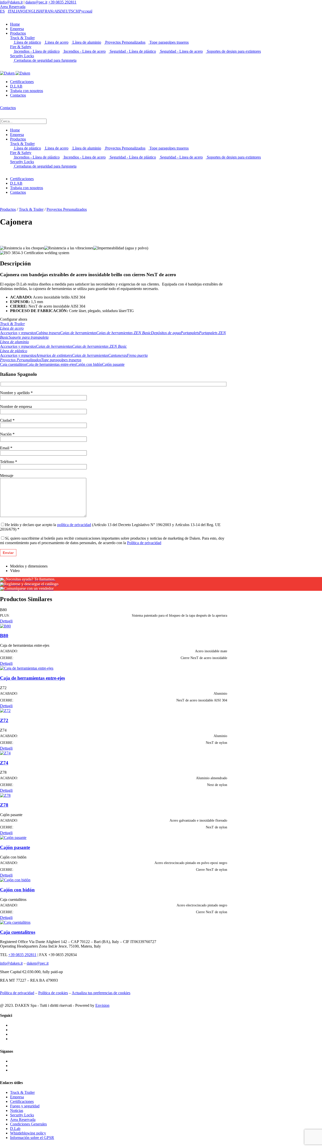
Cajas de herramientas (78, 333)
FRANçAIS (51, 11)
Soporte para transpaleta (29, 337)
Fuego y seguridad (24, 1106)
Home (15, 24)
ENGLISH (33, 11)
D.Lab (15, 1128)
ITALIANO (16, 11)
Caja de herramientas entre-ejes (51, 364)
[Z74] (5, 753)
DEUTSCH (69, 11)
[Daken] (15, 73)
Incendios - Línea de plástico (36, 51)
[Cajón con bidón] (15, 880)
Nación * (7, 434)
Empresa (17, 29)
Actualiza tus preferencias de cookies (101, 993)
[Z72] (5, 710)
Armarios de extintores (54, 355)
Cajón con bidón (89, 364)
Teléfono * (8, 462)
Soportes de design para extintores (233, 51)
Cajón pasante (113, 364)
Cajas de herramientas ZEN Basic (123, 333)
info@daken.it (11, 2)
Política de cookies (53, 993)
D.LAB (16, 86)
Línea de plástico (27, 42)
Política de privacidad (144, 543)
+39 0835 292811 (62, 2)
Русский (85, 11)
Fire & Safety (20, 47)
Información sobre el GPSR (32, 1137)
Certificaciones (22, 82)
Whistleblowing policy (28, 1133)
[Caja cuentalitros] (15, 922)
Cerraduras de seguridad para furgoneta (44, 60)
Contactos (18, 95)
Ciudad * (7, 420)
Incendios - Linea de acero (84, 51)
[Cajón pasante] (13, 837)
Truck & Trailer (22, 38)
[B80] (5, 625)
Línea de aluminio (86, 42)
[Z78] (5, 795)
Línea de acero (12, 328)
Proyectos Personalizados (124, 42)
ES (2, 11)
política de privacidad (74, 525)
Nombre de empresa (16, 406)
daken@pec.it (36, 2)
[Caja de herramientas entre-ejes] (26, 668)
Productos (18, 33)
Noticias (16, 1110)
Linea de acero (56, 42)
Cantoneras (117, 355)
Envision (102, 1005)
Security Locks (22, 56)
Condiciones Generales (28, 1124)
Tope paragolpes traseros (168, 42)
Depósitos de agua (166, 333)
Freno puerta (137, 355)
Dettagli (6, 621)
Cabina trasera (48, 333)
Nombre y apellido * (16, 393)
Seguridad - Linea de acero (181, 51)
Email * (6, 448)
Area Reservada (12, 7)
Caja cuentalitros (13, 364)
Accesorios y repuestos (18, 333)
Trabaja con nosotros (26, 91)
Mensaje (6, 475)
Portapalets (190, 333)
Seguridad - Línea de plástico (132, 51)
